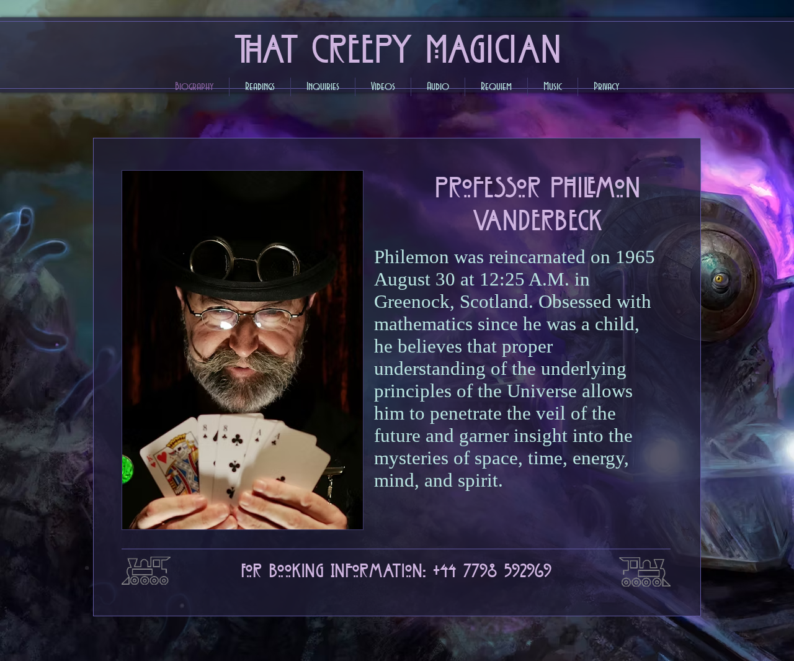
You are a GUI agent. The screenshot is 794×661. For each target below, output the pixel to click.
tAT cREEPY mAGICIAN (397, 44)
